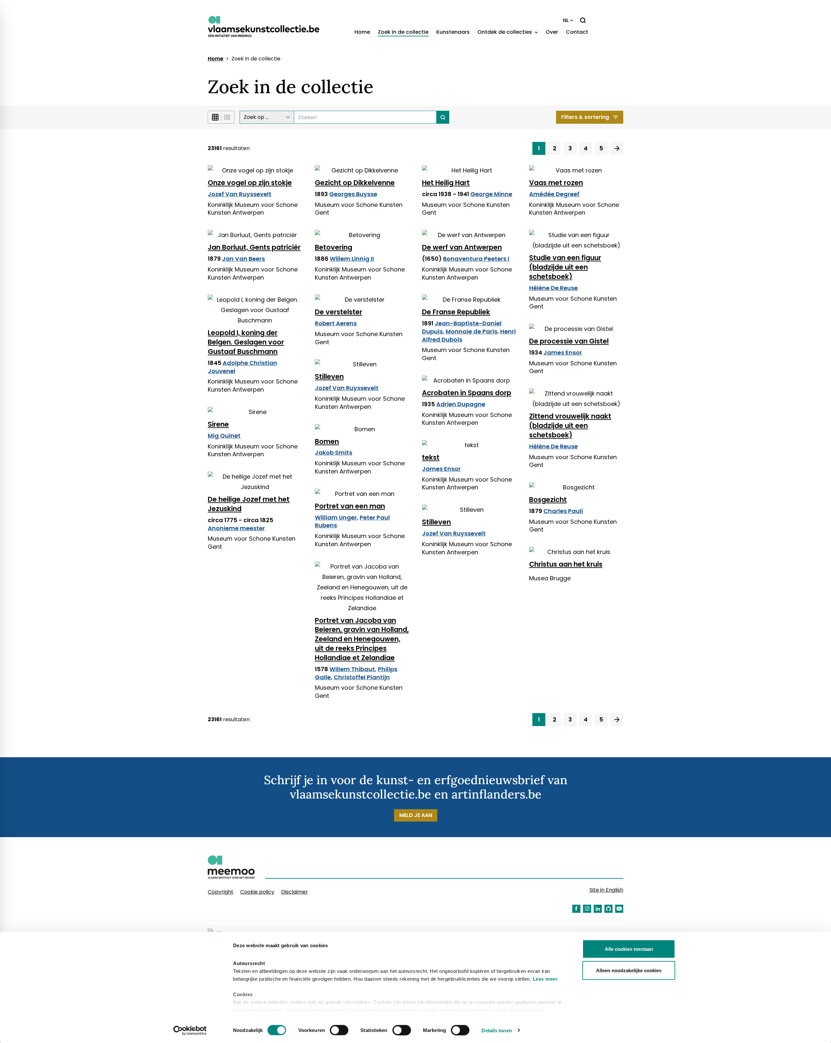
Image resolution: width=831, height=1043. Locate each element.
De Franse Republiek (456, 312)
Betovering (333, 247)
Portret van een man (350, 506)
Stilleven (329, 376)
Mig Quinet (224, 436)
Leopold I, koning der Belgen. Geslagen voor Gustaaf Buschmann (246, 342)
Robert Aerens (336, 323)
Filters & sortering (585, 117)
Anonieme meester (236, 528)
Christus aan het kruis (565, 564)
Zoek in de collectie (403, 32)
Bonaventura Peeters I (476, 259)
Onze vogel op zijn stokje (250, 182)
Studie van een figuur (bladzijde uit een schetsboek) (565, 267)
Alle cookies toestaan (629, 949)
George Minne (491, 194)
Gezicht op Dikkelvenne (355, 182)
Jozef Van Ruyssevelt (239, 194)
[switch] (339, 1030)
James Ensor (562, 352)
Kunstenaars (453, 32)
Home (362, 32)
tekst (431, 457)
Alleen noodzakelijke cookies (629, 970)
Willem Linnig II (352, 259)
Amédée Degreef (554, 194)
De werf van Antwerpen (462, 247)
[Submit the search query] (443, 117)
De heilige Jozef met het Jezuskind (249, 504)
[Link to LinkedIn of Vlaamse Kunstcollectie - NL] (598, 909)
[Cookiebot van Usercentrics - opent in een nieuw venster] (190, 1030)
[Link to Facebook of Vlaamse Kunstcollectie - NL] (576, 909)
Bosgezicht (548, 499)
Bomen (327, 441)
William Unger (336, 517)
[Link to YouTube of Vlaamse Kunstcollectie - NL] (619, 909)
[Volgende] (616, 148)
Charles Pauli (563, 511)
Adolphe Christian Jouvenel (242, 367)
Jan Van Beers (243, 259)
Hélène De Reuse (553, 288)
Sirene (218, 424)
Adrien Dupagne (460, 404)
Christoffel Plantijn (362, 677)
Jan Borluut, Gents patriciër (254, 247)
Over (552, 32)
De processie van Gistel (569, 341)
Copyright (220, 892)
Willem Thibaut (352, 669)
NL (566, 20)
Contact (577, 32)
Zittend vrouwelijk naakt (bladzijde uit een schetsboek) (570, 425)
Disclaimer (294, 892)
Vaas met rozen (556, 182)
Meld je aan (415, 815)
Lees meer (545, 979)
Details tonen (496, 1030)
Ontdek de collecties (505, 32)
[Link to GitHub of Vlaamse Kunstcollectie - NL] (608, 909)
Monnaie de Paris (471, 331)
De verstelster (338, 312)
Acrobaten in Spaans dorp (466, 392)
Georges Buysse (353, 194)
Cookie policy (257, 892)
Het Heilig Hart (446, 182)
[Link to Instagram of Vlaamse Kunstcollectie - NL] (587, 909)
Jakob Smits (333, 452)
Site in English (606, 890)
